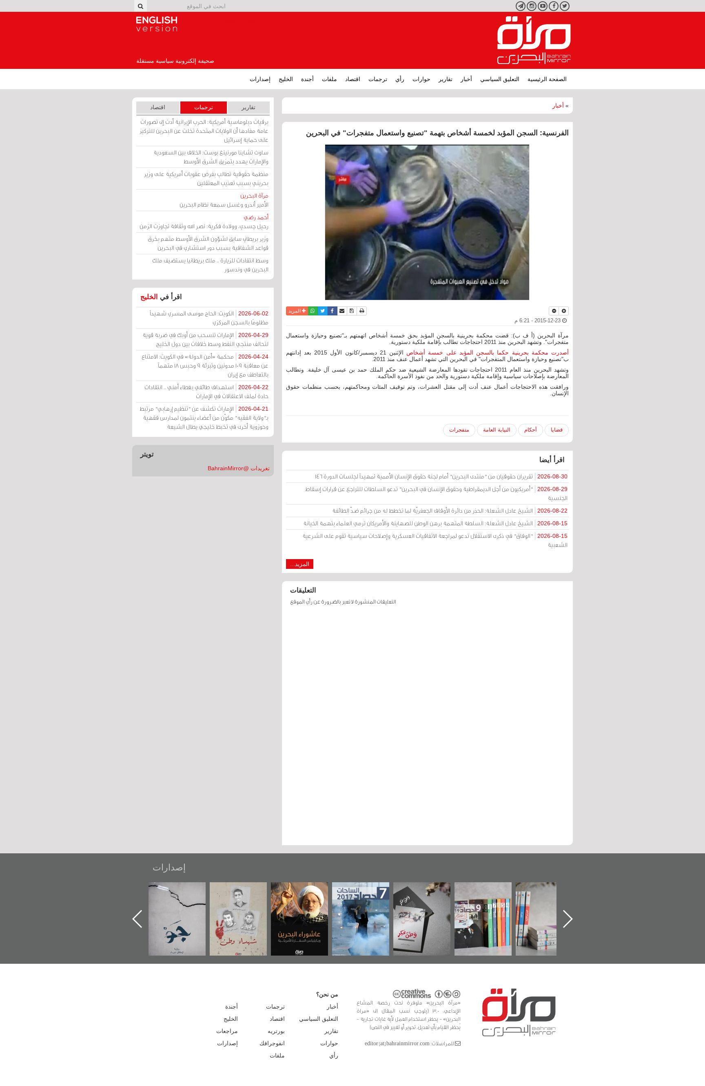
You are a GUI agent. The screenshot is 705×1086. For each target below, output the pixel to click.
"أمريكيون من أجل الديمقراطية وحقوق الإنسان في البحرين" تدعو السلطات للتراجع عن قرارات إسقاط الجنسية (436, 493)
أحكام (530, 430)
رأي (399, 79)
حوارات (421, 79)
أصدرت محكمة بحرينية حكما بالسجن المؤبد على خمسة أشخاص (487, 352)
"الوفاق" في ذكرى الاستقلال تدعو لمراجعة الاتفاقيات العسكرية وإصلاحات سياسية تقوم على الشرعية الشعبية (435, 540)
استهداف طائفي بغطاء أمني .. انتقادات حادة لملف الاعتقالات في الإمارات (206, 391)
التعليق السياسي (499, 79)
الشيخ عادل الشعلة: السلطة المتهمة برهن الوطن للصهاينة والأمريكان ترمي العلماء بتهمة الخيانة (435, 523)
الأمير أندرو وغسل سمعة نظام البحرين (224, 200)
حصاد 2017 (430, 891)
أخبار (466, 79)
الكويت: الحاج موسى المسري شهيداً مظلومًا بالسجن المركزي (209, 317)
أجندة (307, 79)
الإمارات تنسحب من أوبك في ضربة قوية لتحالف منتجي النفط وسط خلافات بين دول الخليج (205, 339)
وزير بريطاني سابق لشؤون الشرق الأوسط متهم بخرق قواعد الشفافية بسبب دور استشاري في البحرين (208, 243)
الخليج (286, 79)
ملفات (329, 79)
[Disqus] (427, 729)
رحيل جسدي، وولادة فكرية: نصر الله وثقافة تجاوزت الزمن (204, 221)
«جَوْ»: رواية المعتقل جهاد (246, 896)
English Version (156, 24)
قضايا (557, 430)
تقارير (445, 79)
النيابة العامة (496, 430)
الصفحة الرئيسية (547, 79)
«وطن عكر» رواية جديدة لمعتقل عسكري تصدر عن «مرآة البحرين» (491, 906)
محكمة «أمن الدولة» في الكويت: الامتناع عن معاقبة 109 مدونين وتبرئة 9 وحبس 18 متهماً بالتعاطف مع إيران (205, 365)
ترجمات (377, 79)
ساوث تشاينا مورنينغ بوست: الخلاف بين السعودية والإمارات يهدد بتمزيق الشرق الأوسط (210, 156)
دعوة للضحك (185, 891)
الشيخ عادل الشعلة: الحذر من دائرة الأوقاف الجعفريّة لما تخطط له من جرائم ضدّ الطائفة (450, 510)
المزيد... (299, 564)
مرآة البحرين (534, 40)
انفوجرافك (272, 1043)
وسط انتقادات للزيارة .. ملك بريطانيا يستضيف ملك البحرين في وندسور (210, 264)
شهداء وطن (308, 891)
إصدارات (260, 79)
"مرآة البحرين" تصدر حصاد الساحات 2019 (552, 901)
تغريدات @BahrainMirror (239, 468)
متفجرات (459, 430)
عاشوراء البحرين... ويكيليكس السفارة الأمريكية (369, 901)
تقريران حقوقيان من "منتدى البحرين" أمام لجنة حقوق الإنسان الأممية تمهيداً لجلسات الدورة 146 (441, 476)
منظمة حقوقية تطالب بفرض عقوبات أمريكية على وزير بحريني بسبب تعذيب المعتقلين (206, 178)
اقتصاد (352, 79)
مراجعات (227, 1031)
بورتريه (276, 1031)
